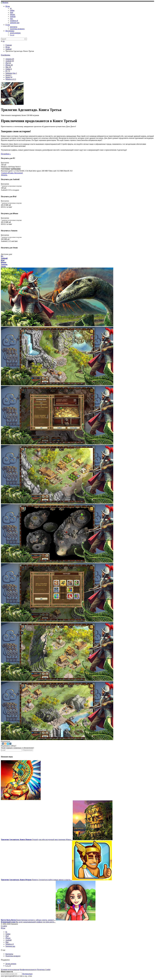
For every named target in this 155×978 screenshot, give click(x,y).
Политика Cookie (43, 970)
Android (8, 49)
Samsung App (11, 73)
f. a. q (12, 35)
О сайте (4, 926)
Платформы (5, 55)
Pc (6, 932)
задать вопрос (15, 33)
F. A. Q (8, 966)
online (12, 10)
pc (11, 8)
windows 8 (14, 21)
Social (8, 75)
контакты (13, 27)
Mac (8, 67)
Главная (8, 45)
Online (8, 69)
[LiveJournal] (13, 744)
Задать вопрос (10, 964)
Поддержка (9, 31)
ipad (11, 12)
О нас (7, 25)
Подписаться (27, 750)
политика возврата (17, 29)
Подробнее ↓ (6, 154)
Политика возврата (12, 956)
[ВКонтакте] (3, 744)
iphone (12, 14)
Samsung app (10, 946)
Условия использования (10, 970)
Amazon (9, 59)
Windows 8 (10, 79)
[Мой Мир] (10, 744)
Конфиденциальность (28, 970)
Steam (8, 77)
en (4, 41)
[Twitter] (8, 744)
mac (11, 19)
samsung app (14, 23)
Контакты (9, 954)
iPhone (9, 65)
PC (7, 71)
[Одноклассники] (5, 744)
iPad (8, 63)
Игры (7, 6)
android (12, 16)
